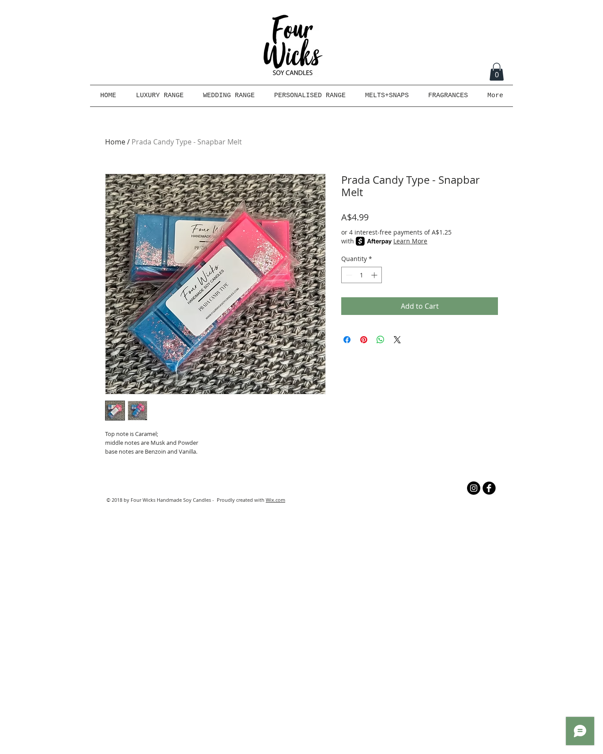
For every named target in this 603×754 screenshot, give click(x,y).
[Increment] (375, 275)
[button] (496, 72)
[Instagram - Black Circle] (473, 488)
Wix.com (275, 499)
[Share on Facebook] (347, 339)
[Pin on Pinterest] (363, 339)
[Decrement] (348, 275)
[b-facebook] (489, 488)
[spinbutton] (361, 275)
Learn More (410, 241)
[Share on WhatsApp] (380, 339)
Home (115, 142)
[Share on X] (397, 339)
